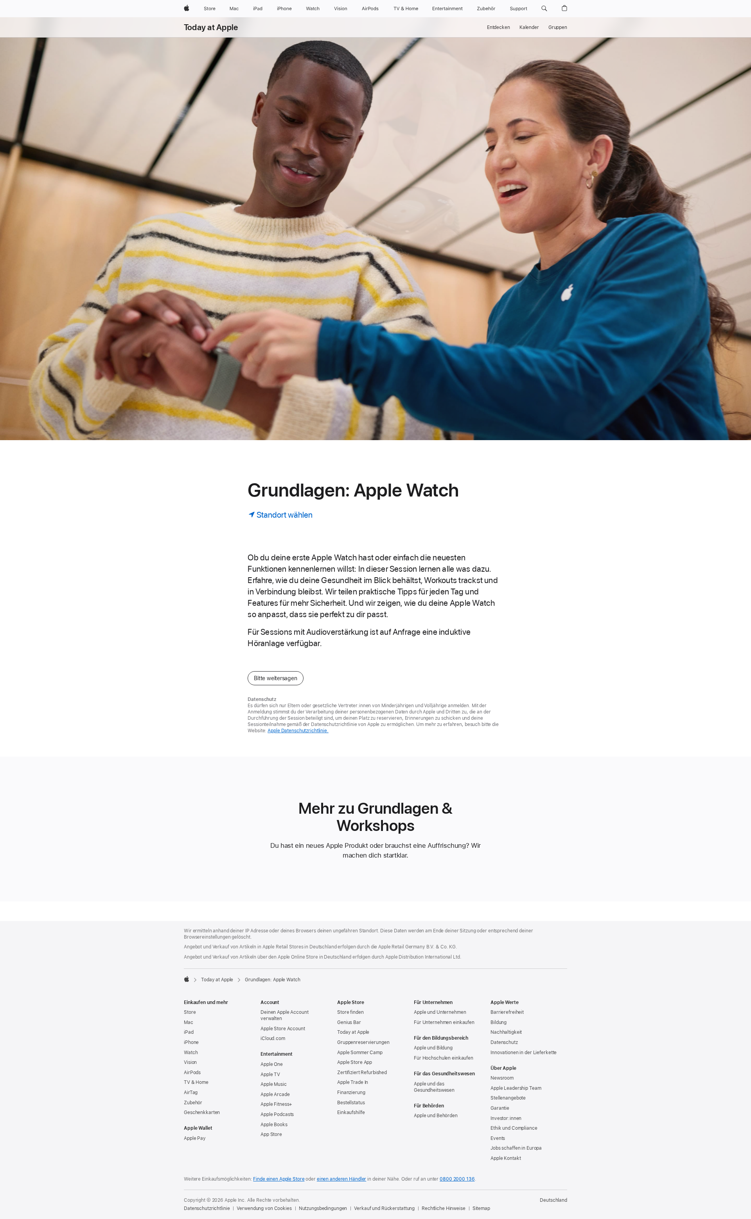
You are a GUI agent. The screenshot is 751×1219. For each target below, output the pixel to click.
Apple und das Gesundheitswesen (434, 1087)
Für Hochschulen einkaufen (443, 1058)
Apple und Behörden (436, 1115)
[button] (544, 8)
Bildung (498, 1022)
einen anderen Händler (341, 1179)
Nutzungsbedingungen (323, 1208)
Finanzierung (351, 1092)
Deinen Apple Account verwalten (285, 1015)
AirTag (191, 1092)
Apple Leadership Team (515, 1088)
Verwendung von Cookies (264, 1208)
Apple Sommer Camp (360, 1052)
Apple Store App (354, 1062)
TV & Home (196, 1082)
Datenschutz (504, 1042)
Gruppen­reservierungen (363, 1042)
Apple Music (274, 1084)
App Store (271, 1134)
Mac (188, 1022)
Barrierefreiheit (507, 1012)
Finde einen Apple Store (278, 1179)
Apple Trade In (352, 1082)
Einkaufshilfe (351, 1112)
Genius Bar (349, 1022)
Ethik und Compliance (513, 1128)
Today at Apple (211, 27)
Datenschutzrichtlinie (207, 1208)
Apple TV (270, 1074)
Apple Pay (195, 1138)
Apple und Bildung (433, 1048)
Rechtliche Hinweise (443, 1208)
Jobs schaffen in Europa (516, 1148)
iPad (189, 1032)
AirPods (192, 1072)
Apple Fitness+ (276, 1104)
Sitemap (481, 1208)
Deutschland (553, 1200)
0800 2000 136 (457, 1179)
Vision (190, 1062)
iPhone (191, 1042)
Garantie (499, 1108)
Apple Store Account (283, 1028)
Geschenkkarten (202, 1112)
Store (190, 1012)
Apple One (272, 1064)
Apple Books (274, 1124)
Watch (191, 1052)
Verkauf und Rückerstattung (384, 1208)
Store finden (350, 1012)
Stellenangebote (508, 1098)
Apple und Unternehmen (440, 1012)
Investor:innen (505, 1118)
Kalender (529, 27)
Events (497, 1138)
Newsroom (502, 1078)
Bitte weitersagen (275, 678)
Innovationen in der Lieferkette (523, 1052)
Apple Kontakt (505, 1158)
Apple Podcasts (277, 1114)
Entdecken (498, 27)
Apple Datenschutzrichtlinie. (298, 730)
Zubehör (193, 1102)
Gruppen (557, 27)
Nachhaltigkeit (506, 1032)
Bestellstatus (351, 1102)
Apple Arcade (275, 1094)
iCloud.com (273, 1038)
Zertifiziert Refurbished (362, 1072)
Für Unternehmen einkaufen (444, 1022)
